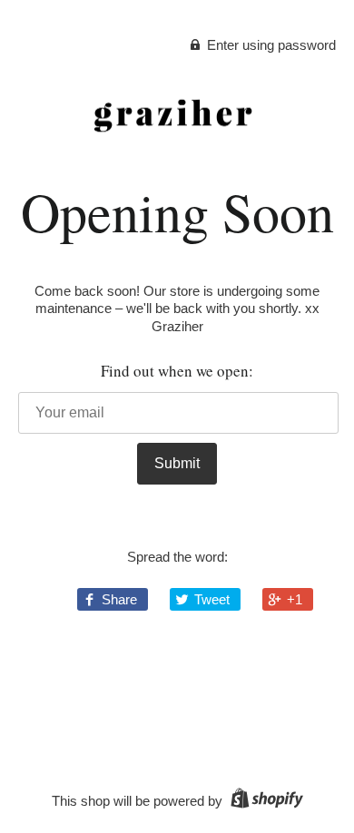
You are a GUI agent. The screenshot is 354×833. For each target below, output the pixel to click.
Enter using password (269, 45)
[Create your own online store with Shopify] (264, 800)
